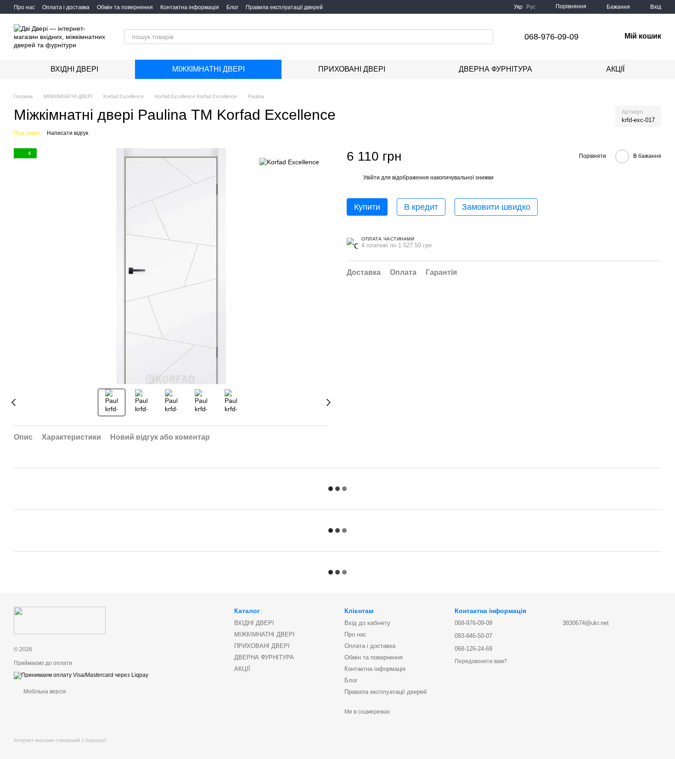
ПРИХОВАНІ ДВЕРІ (351, 69)
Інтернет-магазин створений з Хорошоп (60, 740)
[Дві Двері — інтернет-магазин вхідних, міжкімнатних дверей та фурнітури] (60, 620)
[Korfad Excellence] (289, 161)
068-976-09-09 (551, 37)
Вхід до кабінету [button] (367, 622)
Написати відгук (67, 133)
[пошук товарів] (485, 36)
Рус (530, 7)
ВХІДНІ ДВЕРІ (74, 69)
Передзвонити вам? (481, 661)
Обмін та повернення (125, 7)
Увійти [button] (371, 178)
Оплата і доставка (66, 7)
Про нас (24, 7)
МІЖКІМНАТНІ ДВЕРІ (208, 69)
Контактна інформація (189, 7)
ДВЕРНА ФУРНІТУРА (495, 69)
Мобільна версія (44, 691)
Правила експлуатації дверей (284, 7)
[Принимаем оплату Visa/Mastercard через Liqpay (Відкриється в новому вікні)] (81, 675)
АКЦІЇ (615, 69)
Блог (232, 7)
